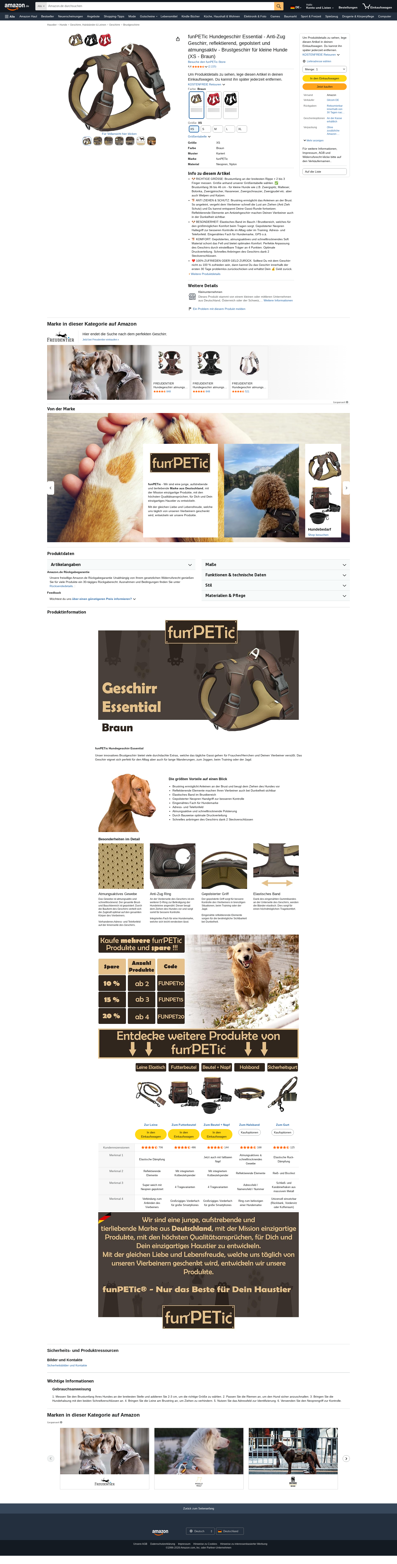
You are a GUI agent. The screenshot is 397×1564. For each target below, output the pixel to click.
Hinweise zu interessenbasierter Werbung (243, 1544)
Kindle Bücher (191, 16)
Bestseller (47, 16)
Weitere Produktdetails (205, 274)
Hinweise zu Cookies (205, 1544)
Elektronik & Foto (255, 16)
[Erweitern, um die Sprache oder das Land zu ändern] (300, 7)
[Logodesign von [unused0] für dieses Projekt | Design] (60, 337)
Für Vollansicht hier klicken (119, 133)
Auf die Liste (313, 171)
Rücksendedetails (61, 586)
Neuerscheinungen (70, 16)
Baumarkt (290, 16)
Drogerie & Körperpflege (358, 16)
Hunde (63, 24)
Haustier (52, 24)
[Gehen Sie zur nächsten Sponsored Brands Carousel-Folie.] (346, 1458)
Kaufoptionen (249, 1132)
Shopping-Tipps (114, 16)
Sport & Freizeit (311, 16)
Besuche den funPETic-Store (207, 61)
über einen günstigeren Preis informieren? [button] (102, 599)
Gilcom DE (333, 100)
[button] (10, 16)
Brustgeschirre (131, 24)
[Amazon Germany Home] (160, 1533)
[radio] (87, 141)
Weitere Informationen (278, 300)
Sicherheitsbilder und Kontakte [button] (67, 1365)
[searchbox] (160, 6)
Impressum (184, 1544)
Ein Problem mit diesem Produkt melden (219, 308)
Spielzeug (331, 16)
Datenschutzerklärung (162, 1544)
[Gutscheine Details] (157, 16)
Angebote (93, 16)
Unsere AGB (140, 1544)
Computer (384, 16)
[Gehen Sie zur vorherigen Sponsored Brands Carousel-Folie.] (50, 1458)
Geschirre (114, 24)
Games (275, 16)
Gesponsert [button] (339, 402)
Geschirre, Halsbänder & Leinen (88, 24)
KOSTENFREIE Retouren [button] (320, 54)
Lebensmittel (169, 16)
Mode (132, 16)
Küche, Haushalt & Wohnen (222, 16)
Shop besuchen (318, 534)
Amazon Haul (28, 16)
